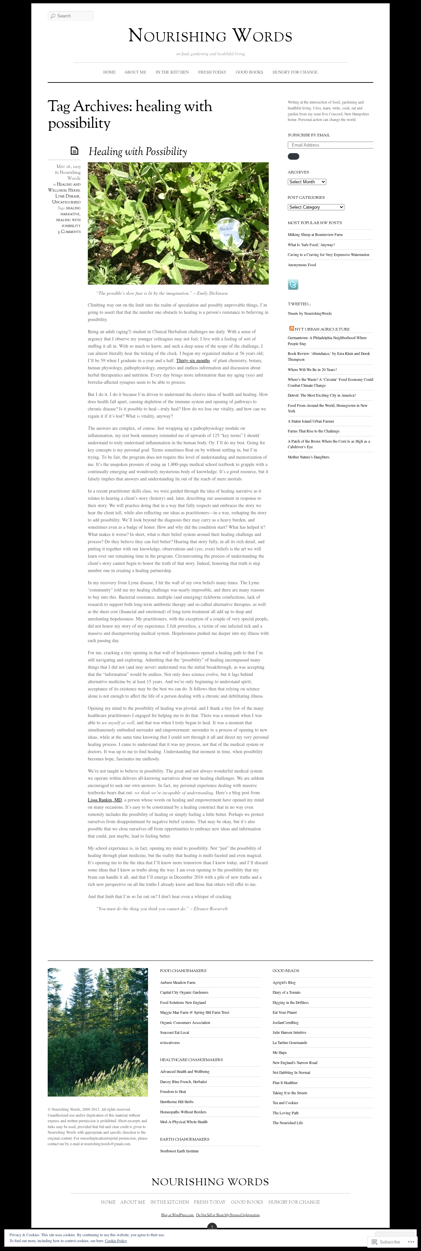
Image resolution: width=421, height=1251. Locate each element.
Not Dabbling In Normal (291, 1072)
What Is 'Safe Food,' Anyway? (311, 244)
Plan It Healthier (285, 1082)
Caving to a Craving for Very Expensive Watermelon (328, 254)
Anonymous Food (302, 264)
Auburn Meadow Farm (177, 982)
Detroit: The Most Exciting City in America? (322, 395)
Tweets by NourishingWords (310, 313)
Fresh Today (212, 72)
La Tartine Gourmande (290, 1042)
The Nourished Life (288, 1122)
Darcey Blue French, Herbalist (183, 1081)
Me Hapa (279, 1052)
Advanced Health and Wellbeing (185, 1071)
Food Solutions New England (183, 1002)
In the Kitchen (172, 72)
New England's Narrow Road (295, 1062)
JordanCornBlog (286, 1022)
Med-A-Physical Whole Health (184, 1121)
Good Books (249, 72)
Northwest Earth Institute (179, 1150)
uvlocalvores (170, 1042)
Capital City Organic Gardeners (184, 992)
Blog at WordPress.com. (177, 1215)
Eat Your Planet (285, 1012)
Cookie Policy (116, 1240)
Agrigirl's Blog (284, 982)
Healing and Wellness (64, 188)
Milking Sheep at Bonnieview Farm (315, 234)
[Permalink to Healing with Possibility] (76, 150)
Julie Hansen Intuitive (289, 1032)
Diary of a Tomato (287, 992)
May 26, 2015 (69, 167)
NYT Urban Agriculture (322, 330)
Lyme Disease (67, 196)
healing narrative (71, 211)
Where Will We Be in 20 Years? (312, 369)
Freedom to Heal (173, 1091)
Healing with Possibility (138, 152)
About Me (135, 72)
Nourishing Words (210, 37)
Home (109, 72)
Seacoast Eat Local (174, 1032)
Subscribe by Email (309, 135)
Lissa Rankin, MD (105, 800)
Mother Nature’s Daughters (309, 456)
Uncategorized (66, 202)
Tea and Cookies (285, 1102)
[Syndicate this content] (291, 330)
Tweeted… (299, 304)
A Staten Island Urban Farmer (311, 421)
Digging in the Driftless (291, 1002)
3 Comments (69, 232)
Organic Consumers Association (185, 1022)
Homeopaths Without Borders (183, 1111)
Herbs (74, 191)
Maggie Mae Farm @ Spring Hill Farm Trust (194, 1012)
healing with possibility (68, 223)
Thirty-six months (193, 360)
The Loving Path (286, 1112)
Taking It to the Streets (290, 1092)
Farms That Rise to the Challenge (313, 431)
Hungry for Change (295, 72)
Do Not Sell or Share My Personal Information (228, 1215)
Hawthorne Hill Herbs (177, 1101)
